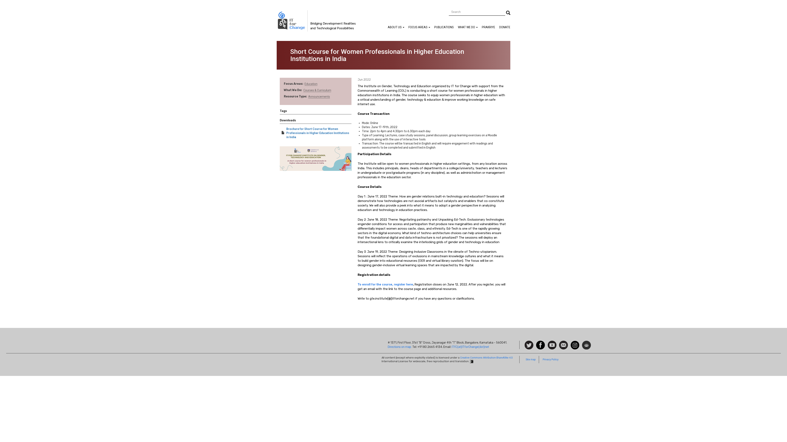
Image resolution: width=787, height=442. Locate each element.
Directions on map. (400, 346)
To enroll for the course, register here (385, 284)
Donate (504, 27)
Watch (552, 342)
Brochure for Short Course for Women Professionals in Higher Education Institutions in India (317, 133)
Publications (444, 27)
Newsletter (586, 342)
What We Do (467, 27)
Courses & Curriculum (317, 90)
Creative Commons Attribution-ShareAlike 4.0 (486, 357)
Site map (531, 359)
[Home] (292, 21)
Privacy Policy (550, 359)
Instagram (575, 342)
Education (311, 84)
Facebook (540, 342)
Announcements (319, 96)
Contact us (563, 344)
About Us (395, 27)
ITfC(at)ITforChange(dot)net (470, 346)
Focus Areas (418, 27)
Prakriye (488, 27)
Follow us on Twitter (529, 345)
